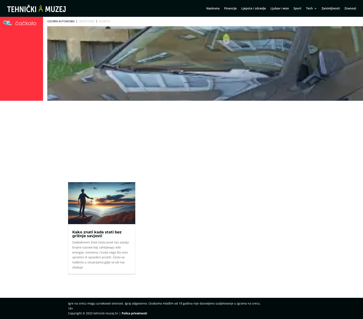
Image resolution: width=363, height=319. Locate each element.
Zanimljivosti (331, 8)
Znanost (350, 8)
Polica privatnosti (134, 313)
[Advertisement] (181, 133)
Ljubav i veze (280, 8)
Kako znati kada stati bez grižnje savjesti (97, 234)
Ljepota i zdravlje (253, 8)
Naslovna (213, 8)
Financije (230, 8)
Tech (309, 8)
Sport (297, 8)
